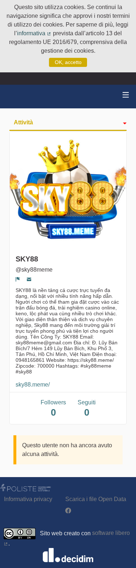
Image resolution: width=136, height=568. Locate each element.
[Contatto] (29, 279)
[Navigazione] (126, 95)
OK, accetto (68, 62)
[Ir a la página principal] (14, 97)
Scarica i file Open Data (95, 499)
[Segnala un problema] (18, 279)
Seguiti (87, 408)
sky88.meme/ (33, 384)
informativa (34, 33)
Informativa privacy (28, 499)
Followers (53, 408)
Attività (23, 122)
